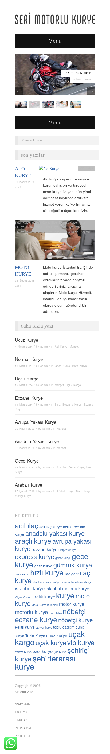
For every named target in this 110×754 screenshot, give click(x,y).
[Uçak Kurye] (48, 103)
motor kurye (71, 603)
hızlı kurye (47, 572)
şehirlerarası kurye (45, 662)
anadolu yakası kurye (55, 533)
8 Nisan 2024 (82, 79)
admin (18, 187)
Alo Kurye (86, 168)
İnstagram (23, 728)
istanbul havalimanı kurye (76, 582)
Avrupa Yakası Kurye (35, 422)
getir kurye (43, 565)
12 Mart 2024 (24, 385)
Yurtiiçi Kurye (23, 496)
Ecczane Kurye (72, 404)
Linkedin (21, 720)
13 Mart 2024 (24, 366)
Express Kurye (78, 73)
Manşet (74, 346)
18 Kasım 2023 (25, 467)
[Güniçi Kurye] (21, 103)
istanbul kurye (30, 588)
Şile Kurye (60, 652)
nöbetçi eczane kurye (50, 615)
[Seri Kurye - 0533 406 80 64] (55, 18)
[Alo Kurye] (49, 170)
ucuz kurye (56, 635)
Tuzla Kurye (35, 635)
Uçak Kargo (26, 378)
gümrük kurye (72, 564)
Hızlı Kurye (51, 227)
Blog (54, 222)
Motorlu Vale (24, 691)
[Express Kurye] (55, 74)
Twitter (21, 712)
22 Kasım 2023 (25, 428)
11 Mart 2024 (24, 404)
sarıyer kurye (44, 627)
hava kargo (22, 574)
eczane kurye (44, 549)
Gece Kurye (62, 366)
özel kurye (43, 651)
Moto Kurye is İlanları (45, 605)
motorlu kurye (31, 612)
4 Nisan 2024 (24, 346)
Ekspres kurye (67, 550)
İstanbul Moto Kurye (39, 232)
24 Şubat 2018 (25, 280)
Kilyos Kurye (22, 597)
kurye (65, 595)
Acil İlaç (62, 467)
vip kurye (81, 642)
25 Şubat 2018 (25, 491)
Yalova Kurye (23, 652)
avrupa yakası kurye (53, 544)
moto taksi (55, 613)
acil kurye (71, 526)
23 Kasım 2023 (25, 182)
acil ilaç (26, 525)
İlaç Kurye (66, 227)
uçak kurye (51, 642)
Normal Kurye (29, 359)
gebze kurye (63, 558)
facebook (22, 704)
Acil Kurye (23, 222)
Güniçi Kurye (34, 227)
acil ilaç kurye (50, 526)
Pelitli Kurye (25, 627)
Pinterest (22, 736)
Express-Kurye (68, 222)
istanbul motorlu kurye (67, 588)
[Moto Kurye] (55, 241)
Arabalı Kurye (40, 222)
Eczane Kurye (29, 398)
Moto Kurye (71, 232)
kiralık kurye (43, 596)
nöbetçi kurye (75, 619)
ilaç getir (72, 573)
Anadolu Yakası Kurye (37, 441)
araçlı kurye (33, 540)
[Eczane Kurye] (62, 103)
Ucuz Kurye (26, 340)
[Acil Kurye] (75, 103)
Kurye (58, 232)
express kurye (34, 556)
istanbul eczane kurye (46, 582)
